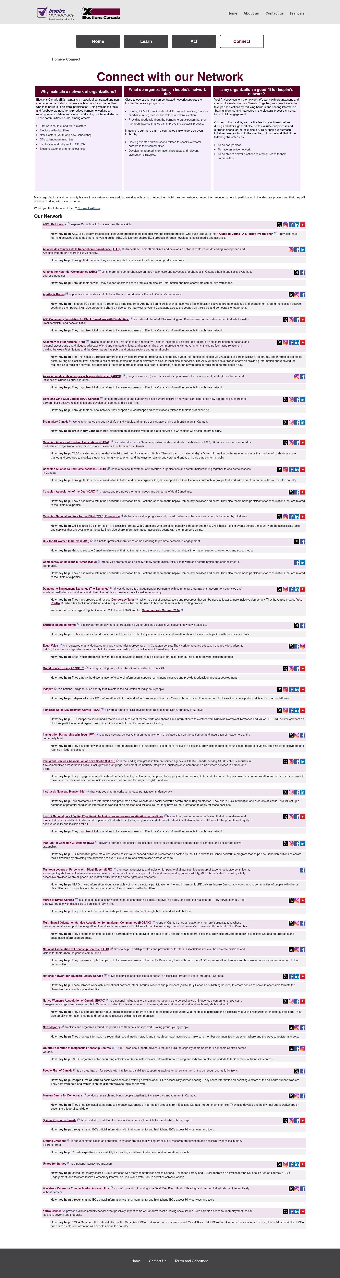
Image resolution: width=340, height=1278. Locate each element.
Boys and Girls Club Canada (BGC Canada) (71, 399)
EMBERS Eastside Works (59, 625)
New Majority (51, 1027)
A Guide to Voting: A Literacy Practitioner (244, 234)
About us (251, 13)
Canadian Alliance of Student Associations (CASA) (76, 442)
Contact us (274, 13)
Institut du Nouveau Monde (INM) (64, 791)
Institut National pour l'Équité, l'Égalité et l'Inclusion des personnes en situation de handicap (103, 816)
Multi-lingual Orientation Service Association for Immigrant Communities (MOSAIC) (97, 922)
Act (193, 41)
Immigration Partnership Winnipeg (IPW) (69, 734)
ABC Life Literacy (54, 224)
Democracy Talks (123, 599)
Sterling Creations (54, 1141)
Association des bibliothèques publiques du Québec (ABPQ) (82, 376)
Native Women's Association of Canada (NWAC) (74, 1000)
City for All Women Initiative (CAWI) (66, 541)
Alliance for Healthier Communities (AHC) (70, 271)
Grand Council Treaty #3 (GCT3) (63, 668)
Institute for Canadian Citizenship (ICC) (68, 843)
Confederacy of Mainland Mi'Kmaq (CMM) (70, 562)
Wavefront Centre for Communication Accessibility (76, 1188)
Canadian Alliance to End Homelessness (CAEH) (74, 469)
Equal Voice (50, 645)
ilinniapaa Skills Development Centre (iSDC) (71, 710)
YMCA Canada (52, 1211)
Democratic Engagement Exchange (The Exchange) (76, 588)
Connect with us (89, 208)
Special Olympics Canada (59, 1120)
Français (297, 13)
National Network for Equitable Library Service (73, 976)
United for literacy (54, 1163)
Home (232, 13)
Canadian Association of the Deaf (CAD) (69, 491)
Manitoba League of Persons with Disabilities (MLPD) (77, 869)
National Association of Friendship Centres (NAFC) (76, 949)
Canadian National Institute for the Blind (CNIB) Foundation (81, 516)
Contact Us (157, 1260)
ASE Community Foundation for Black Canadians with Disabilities (86, 319)
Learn (146, 41)
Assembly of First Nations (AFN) (64, 342)
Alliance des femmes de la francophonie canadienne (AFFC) (82, 249)
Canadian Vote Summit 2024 (161, 610)
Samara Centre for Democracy (62, 1095)
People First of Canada (57, 1070)
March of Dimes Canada (58, 900)
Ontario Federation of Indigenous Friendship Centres (77, 1048)
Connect (241, 41)
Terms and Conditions (192, 1260)
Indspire (48, 689)
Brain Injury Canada (55, 421)
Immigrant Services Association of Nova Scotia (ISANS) (79, 761)
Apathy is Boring (54, 294)
